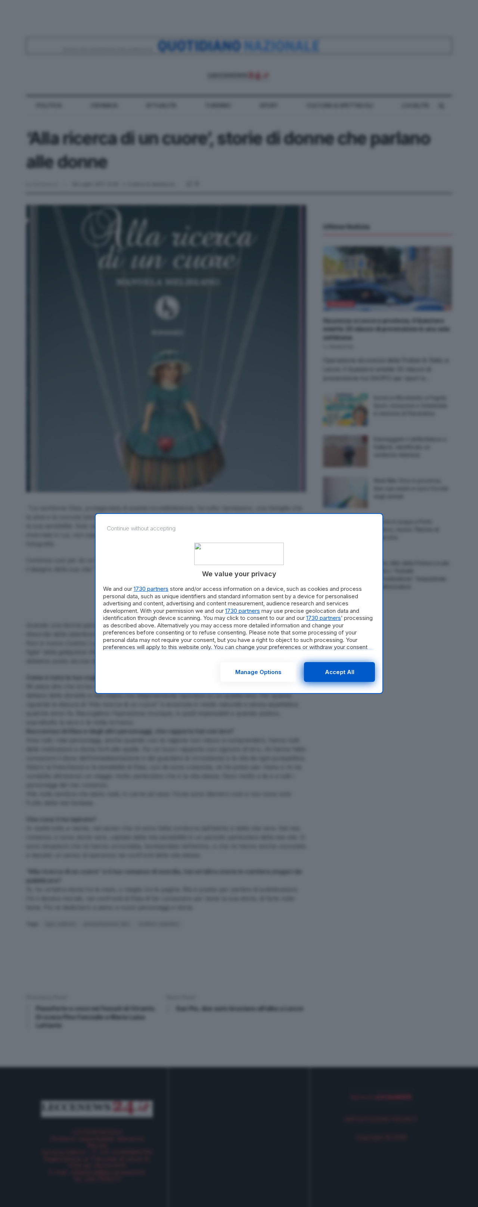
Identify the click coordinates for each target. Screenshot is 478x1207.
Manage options (258, 672)
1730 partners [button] (151, 588)
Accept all (339, 672)
